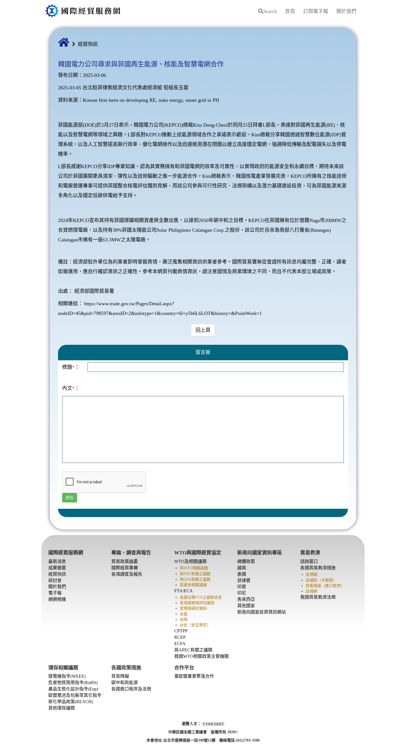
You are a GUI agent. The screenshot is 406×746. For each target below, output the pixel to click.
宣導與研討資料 (193, 608)
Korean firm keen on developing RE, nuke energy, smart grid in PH (151, 100)
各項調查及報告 (126, 574)
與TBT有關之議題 (195, 574)
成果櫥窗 (57, 567)
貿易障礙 (120, 676)
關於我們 (346, 11)
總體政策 (246, 561)
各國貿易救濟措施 (318, 567)
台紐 (184, 619)
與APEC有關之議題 (193, 650)
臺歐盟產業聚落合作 (194, 676)
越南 (241, 567)
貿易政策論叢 (124, 561)
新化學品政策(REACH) (70, 701)
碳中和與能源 (124, 682)
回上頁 (203, 330)
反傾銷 (311, 574)
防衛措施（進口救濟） (325, 586)
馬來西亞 (246, 599)
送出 (69, 497)
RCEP (180, 637)
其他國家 (246, 605)
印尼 (241, 593)
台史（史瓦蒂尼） (195, 625)
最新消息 (57, 561)
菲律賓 (244, 580)
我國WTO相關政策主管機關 (201, 656)
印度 (241, 586)
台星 (184, 614)
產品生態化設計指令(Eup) (73, 689)
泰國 (241, 574)
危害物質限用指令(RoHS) (72, 682)
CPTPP (181, 630)
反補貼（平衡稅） (321, 580)
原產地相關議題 (193, 585)
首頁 (290, 11)
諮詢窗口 (309, 561)
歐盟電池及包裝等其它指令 (74, 695)
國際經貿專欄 (124, 567)
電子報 (55, 593)
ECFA (180, 643)
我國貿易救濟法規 (318, 597)
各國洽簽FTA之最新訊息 (201, 597)
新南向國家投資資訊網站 (261, 612)
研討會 (55, 580)
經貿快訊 (88, 44)
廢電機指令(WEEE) (67, 676)
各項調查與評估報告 (197, 603)
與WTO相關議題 (194, 568)
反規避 (311, 591)
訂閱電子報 (315, 11)
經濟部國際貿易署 (94, 291)
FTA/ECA (183, 590)
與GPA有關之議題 (195, 579)
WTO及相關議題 (190, 561)
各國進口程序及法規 (131, 689)
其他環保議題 (61, 708)
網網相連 (57, 599)
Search (270, 11)
